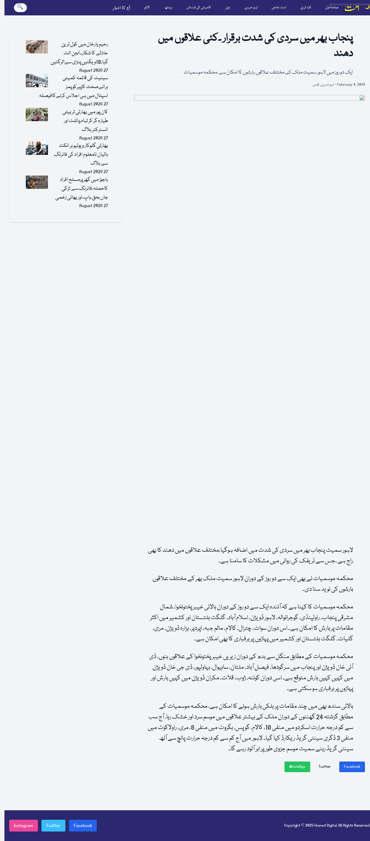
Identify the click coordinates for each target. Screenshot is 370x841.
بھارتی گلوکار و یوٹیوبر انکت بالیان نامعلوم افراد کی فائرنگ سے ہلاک (81, 155)
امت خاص (279, 7)
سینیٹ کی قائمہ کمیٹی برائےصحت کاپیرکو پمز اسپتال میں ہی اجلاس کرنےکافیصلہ (73, 87)
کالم (147, 7)
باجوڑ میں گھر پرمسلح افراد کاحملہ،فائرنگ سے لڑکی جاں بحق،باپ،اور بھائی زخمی (81, 189)
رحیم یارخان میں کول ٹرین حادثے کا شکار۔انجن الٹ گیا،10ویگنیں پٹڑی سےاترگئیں (79, 53)
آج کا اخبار (121, 7)
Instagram (23, 825)
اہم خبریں (251, 7)
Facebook (352, 766)
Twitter (324, 766)
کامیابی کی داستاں (198, 7)
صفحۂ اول (332, 7)
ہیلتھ (168, 7)
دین (227, 7)
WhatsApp (297, 766)
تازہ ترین (305, 7)
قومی (316, 84)
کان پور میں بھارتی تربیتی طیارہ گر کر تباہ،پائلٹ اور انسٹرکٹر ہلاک (85, 121)
